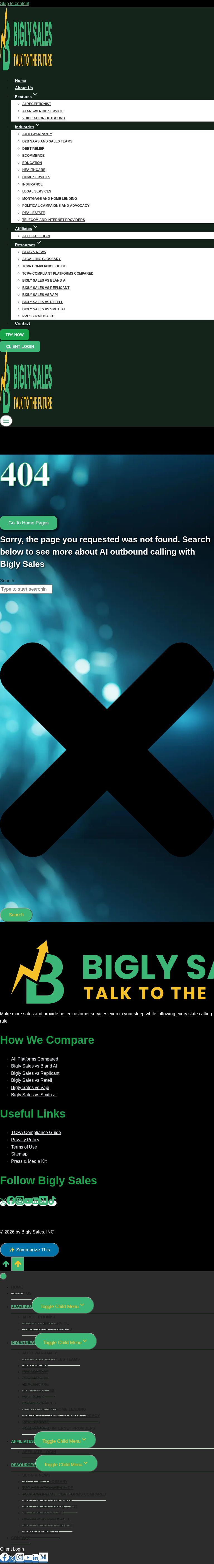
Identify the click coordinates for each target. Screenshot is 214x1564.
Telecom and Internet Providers (53, 220)
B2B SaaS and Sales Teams (47, 141)
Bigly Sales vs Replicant (45, 288)
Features (21, 1306)
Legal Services (36, 191)
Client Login (20, 346)
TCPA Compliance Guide (44, 266)
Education (32, 163)
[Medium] (43, 1203)
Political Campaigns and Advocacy (55, 206)
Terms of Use (24, 1147)
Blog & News (34, 252)
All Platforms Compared (34, 1059)
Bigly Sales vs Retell (42, 302)
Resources (23, 1465)
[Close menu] (3, 1276)
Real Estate (33, 213)
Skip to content (14, 3)
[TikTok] (52, 1203)
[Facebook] (10, 1203)
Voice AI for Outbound (47, 1329)
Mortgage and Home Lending (49, 199)
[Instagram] (19, 1203)
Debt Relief (33, 149)
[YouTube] (28, 1203)
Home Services (36, 177)
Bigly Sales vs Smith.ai (43, 309)
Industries (23, 1342)
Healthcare (33, 170)
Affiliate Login (39, 1451)
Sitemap (19, 1154)
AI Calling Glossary (41, 259)
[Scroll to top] (5, 1266)
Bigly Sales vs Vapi (40, 295)
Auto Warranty (37, 134)
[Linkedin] (35, 1203)
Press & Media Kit (38, 316)
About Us (21, 1293)
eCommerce (33, 156)
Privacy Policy (25, 1139)
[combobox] (26, 589)
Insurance (32, 184)
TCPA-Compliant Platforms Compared (58, 273)
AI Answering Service (42, 111)
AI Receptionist (36, 104)
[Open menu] (6, 421)
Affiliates (22, 1441)
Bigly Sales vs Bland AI (44, 280)
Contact (22, 323)
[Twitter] (3, 1203)
